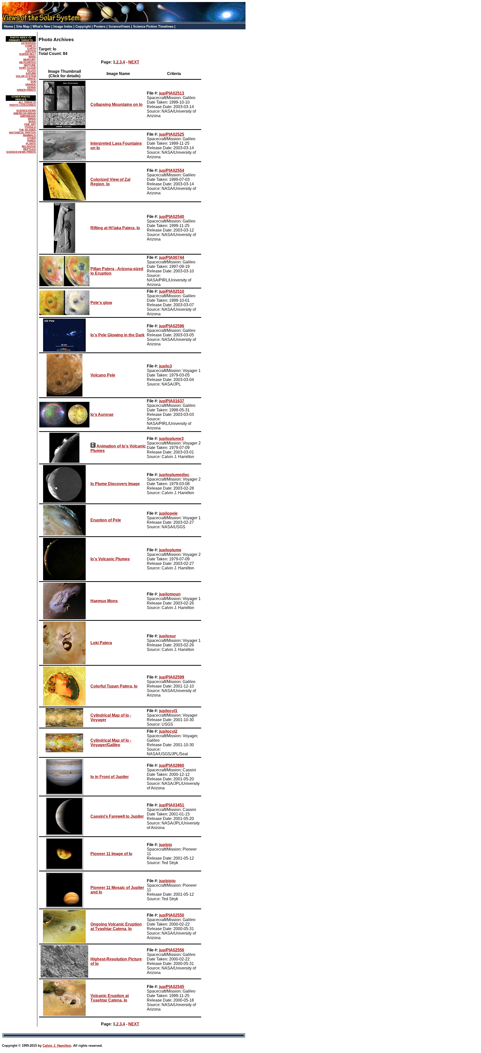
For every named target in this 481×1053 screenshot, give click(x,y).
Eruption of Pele (105, 520)
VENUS (31, 87)
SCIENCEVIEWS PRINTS (21, 152)
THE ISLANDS (27, 129)
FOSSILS (30, 127)
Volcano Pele (102, 375)
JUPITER (30, 51)
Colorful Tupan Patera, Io (114, 686)
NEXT (133, 62)
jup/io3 (165, 366)
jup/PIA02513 (171, 93)
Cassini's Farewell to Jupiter (117, 816)
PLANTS (31, 143)
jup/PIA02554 (171, 170)
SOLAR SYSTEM (26, 76)
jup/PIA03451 (171, 805)
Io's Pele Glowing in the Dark (117, 335)
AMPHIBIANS (28, 116)
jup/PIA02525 (171, 134)
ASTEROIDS (28, 43)
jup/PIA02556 (171, 950)
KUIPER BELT (27, 54)
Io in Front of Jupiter (109, 777)
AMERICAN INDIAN (24, 113)
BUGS (32, 121)
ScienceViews (119, 26)
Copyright (83, 26)
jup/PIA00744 (171, 257)
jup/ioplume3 (171, 438)
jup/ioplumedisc (174, 475)
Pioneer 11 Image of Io (111, 854)
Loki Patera (101, 643)
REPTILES (29, 149)
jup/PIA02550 (171, 915)
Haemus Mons (104, 601)
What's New (41, 26)
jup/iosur (167, 636)
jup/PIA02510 (171, 291)
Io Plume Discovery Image (115, 484)
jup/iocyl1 (168, 711)
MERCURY (29, 59)
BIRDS (32, 118)
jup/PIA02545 (171, 987)
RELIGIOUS (29, 146)
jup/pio (165, 845)
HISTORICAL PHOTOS (22, 132)
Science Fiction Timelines (153, 26)
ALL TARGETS (27, 102)
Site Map (23, 26)
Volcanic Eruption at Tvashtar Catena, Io (109, 998)
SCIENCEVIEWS (26, 110)
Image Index (62, 26)
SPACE (31, 79)
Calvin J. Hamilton (57, 1045)
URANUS (30, 84)
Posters (99, 26)
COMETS (30, 45)
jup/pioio (167, 881)
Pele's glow (101, 302)
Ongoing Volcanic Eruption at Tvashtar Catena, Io (116, 926)
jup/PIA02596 (171, 326)
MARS (32, 56)
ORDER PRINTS (26, 90)
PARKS (31, 140)
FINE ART (30, 124)
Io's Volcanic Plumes (110, 559)
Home (8, 26)
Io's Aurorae (101, 414)
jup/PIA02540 (171, 216)
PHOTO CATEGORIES (23, 105)
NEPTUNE (30, 65)
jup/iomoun (170, 594)
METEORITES (27, 62)
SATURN (31, 73)
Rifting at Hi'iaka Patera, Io (115, 228)
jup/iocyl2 (168, 731)
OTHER (31, 138)
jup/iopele (168, 513)
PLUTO (31, 70)
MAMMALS (29, 135)
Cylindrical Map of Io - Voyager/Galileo (110, 742)
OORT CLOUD (27, 67)
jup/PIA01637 (171, 401)
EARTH (31, 48)
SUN (33, 81)
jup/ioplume (170, 550)
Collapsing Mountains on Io (116, 104)
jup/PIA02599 (171, 677)
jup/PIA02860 (171, 765)
